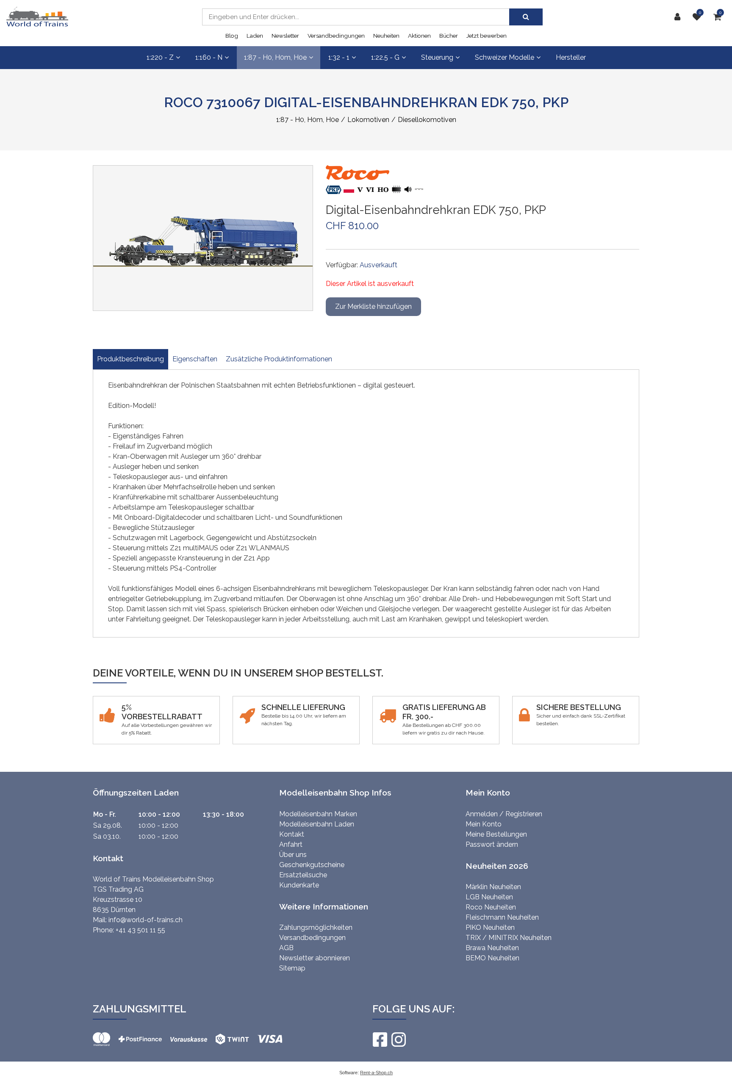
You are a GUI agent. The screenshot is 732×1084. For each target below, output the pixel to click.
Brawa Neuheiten (492, 948)
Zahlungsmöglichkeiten (315, 927)
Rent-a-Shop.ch (376, 1072)
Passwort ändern (492, 844)
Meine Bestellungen (496, 834)
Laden (255, 35)
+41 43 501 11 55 (140, 930)
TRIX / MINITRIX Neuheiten (509, 938)
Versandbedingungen (336, 35)
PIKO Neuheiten (490, 927)
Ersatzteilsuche (303, 875)
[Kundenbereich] (679, 16)
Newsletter (285, 35)
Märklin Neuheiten (493, 887)
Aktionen (419, 35)
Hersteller (571, 57)
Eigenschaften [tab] (194, 359)
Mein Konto (484, 824)
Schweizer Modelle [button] (504, 57)
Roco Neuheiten (491, 907)
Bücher (448, 35)
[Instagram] (398, 1039)
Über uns (293, 855)
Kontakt (291, 834)
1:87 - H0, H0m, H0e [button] (275, 57)
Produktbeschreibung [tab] (130, 359)
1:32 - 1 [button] (338, 57)
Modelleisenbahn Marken (318, 814)
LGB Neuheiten (489, 897)
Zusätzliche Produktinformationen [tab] (279, 359)
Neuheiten (386, 35)
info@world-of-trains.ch (145, 920)
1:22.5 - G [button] (385, 57)
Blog (231, 35)
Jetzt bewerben (486, 35)
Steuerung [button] (437, 57)
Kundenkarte (299, 885)
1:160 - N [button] (208, 57)
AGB (286, 948)
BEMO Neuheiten (492, 958)
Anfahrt (290, 844)
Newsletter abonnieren (314, 958)
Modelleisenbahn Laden (316, 824)
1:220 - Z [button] (160, 57)
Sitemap (292, 968)
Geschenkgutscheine (311, 865)
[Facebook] (379, 1039)
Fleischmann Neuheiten (502, 917)
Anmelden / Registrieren (504, 814)
